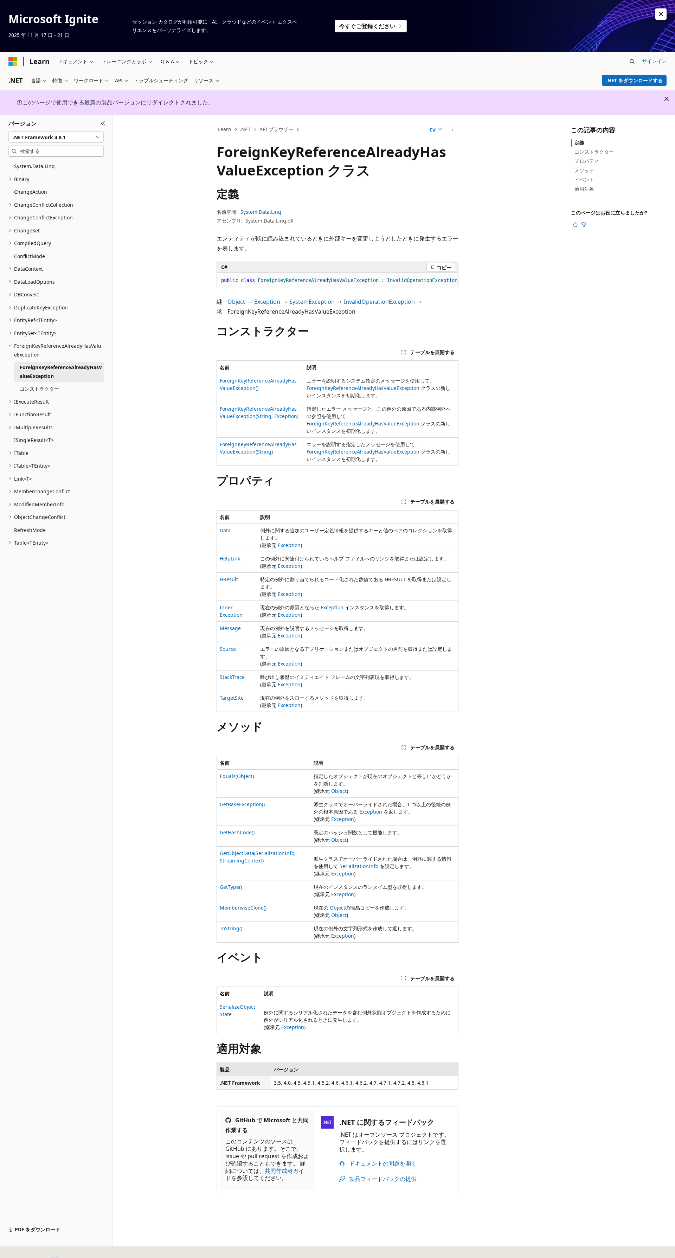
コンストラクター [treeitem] (39, 388)
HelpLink (230, 558)
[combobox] (56, 137)
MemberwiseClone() (243, 907)
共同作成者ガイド (264, 1174)
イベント (584, 179)
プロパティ (586, 161)
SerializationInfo (359, 866)
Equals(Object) (237, 776)
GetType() (231, 887)
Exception (267, 302)
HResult (229, 579)
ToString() (231, 928)
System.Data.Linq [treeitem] (34, 166)
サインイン (654, 61)
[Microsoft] (13, 61)
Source (228, 649)
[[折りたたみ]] (103, 123)
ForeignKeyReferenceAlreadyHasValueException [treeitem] (61, 371)
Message (230, 628)
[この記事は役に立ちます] (575, 224)
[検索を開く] (632, 61)
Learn (224, 129)
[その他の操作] (452, 129)
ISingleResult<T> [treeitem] (34, 440)
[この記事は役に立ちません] (583, 224)
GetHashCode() (237, 832)
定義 (579, 142)
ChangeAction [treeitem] (30, 191)
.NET (245, 129)
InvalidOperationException (379, 302)
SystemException (312, 302)
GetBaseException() (242, 804)
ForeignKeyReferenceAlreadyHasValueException (363, 388)
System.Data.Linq (260, 211)
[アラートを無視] (661, 14)
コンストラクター (594, 151)
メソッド (584, 170)
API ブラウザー (276, 129)
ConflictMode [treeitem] (29, 256)
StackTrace (232, 677)
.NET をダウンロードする (634, 80)
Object (236, 302)
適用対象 (584, 188)
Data (225, 530)
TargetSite (232, 697)
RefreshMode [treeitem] (30, 530)
